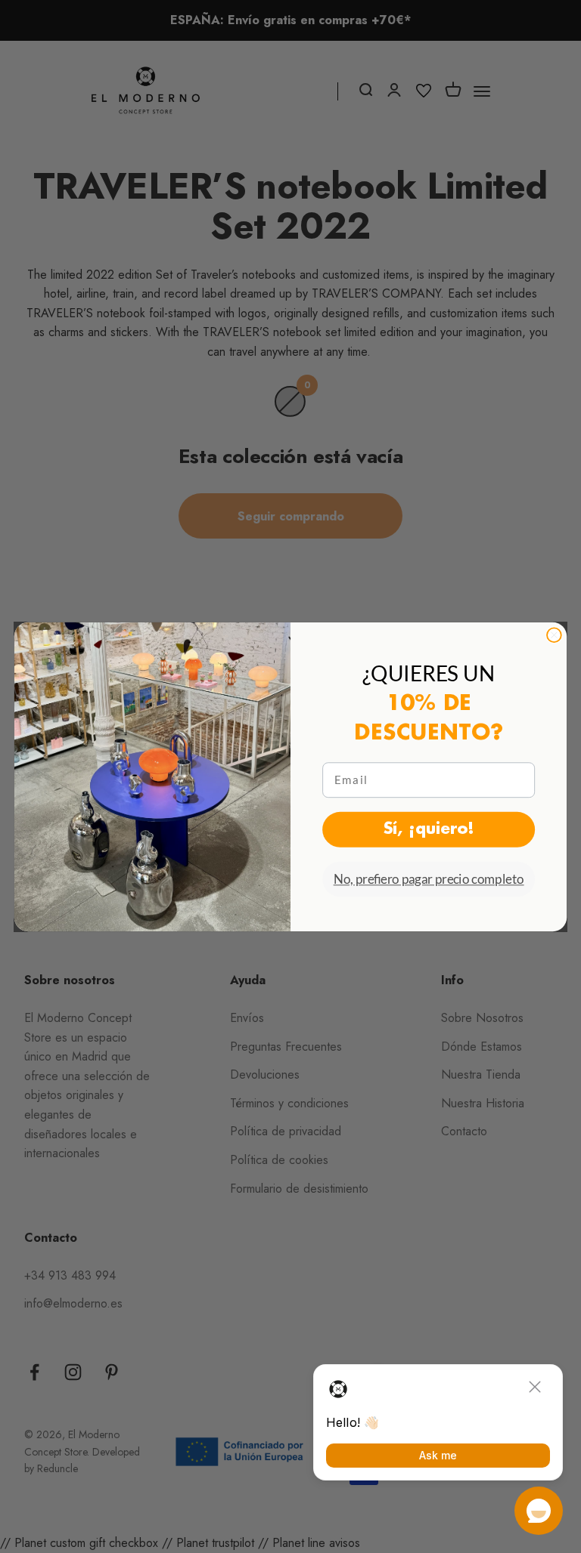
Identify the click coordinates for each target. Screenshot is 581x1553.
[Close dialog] (554, 635)
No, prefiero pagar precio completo (429, 879)
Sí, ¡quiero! (429, 829)
